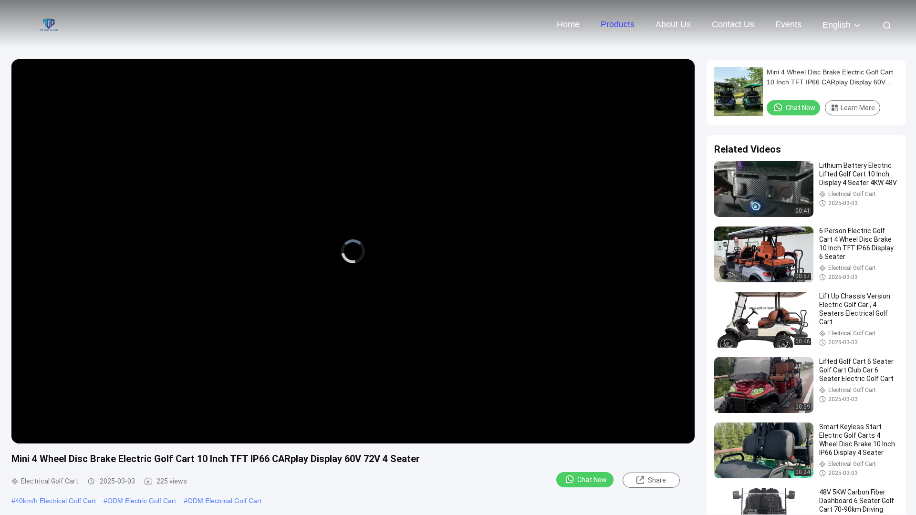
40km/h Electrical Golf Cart (55, 501)
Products (618, 24)
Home (568, 24)
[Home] (48, 24)
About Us (673, 24)
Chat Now (592, 480)
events (788, 24)
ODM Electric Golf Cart (141, 501)
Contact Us (733, 24)
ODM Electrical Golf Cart (224, 501)
